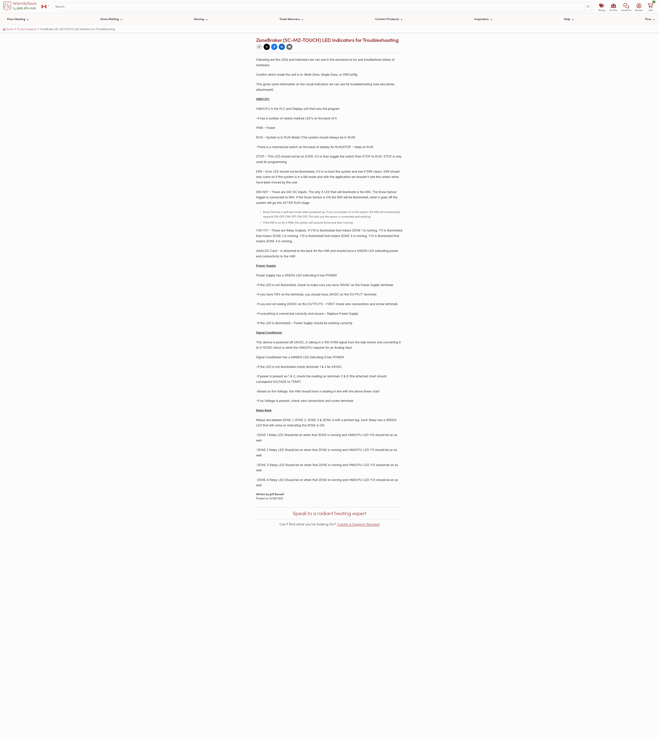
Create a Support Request (358, 524)
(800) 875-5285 (26, 8)
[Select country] (45, 6)
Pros (648, 19)
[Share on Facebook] (274, 47)
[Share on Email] (289, 47)
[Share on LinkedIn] (282, 47)
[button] (626, 6)
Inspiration (481, 19)
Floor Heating (16, 19)
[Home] (8, 6)
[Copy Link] (259, 47)
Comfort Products (387, 19)
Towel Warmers (290, 19)
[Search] (588, 6)
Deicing (199, 19)
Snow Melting (109, 19)
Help (567, 19)
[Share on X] (267, 47)
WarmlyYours (25, 3)
